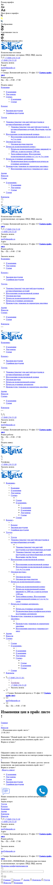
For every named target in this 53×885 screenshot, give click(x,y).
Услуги (4, 117)
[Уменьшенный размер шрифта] (2, 4)
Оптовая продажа (13, 141)
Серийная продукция (15, 113)
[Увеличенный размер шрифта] (3, 10)
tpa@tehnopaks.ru (8, 67)
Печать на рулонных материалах (20, 159)
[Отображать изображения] (2, 27)
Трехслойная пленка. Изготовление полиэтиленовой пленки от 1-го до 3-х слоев (30, 155)
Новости (4, 175)
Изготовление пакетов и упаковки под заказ (29, 169)
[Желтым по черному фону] (1, 19)
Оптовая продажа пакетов (22, 144)
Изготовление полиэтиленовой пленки (22, 134)
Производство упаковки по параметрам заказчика (27, 166)
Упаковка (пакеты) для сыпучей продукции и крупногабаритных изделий (25, 123)
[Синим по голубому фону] (1, 21)
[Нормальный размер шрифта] (2, 7)
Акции (4, 173)
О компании (11, 92)
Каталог (4, 106)
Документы (11, 94)
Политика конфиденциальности (14, 866)
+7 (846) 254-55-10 (12, 58)
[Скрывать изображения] (2, 30)
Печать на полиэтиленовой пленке (21, 146)
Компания (5, 87)
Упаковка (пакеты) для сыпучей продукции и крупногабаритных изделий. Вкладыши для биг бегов (31, 129)
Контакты (5, 197)
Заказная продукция (14, 110)
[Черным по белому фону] (1, 16)
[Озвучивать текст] (2, 35)
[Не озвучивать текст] (2, 38)
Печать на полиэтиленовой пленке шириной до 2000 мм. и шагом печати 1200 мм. (31, 150)
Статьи (9, 97)
